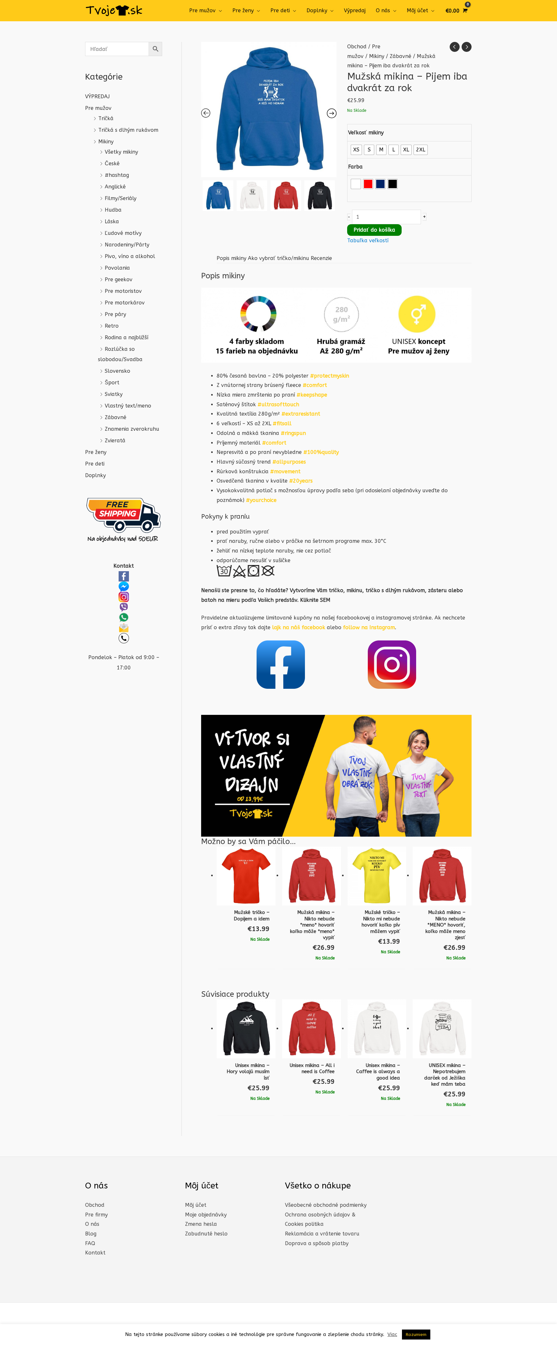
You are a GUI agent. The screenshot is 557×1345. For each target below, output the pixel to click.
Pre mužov (202, 10)
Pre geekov (118, 279)
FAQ (90, 1243)
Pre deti (280, 10)
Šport (112, 382)
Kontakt (95, 1253)
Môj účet (417, 10)
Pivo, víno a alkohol (130, 256)
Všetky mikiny (121, 152)
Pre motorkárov (125, 303)
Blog (90, 1234)
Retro (112, 326)
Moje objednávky (206, 1215)
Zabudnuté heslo (206, 1234)
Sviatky (113, 394)
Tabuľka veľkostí (367, 240)
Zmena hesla (201, 1224)
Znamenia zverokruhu (132, 429)
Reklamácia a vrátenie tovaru (322, 1234)
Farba (355, 167)
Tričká (105, 118)
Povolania (117, 268)
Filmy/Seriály (120, 198)
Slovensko (117, 371)
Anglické (115, 187)
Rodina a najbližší (126, 337)
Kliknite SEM (315, 600)
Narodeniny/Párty (127, 245)
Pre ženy (243, 10)
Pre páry (115, 314)
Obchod (356, 46)
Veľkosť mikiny (366, 133)
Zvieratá (115, 440)
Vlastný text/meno (128, 406)
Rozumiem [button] (416, 1334)
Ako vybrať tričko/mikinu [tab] (278, 258)
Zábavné (115, 417)
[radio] (356, 150)
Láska (112, 221)
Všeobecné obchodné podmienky (325, 1205)
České (112, 163)
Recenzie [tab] (321, 258)
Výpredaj (355, 10)
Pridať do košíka (374, 230)
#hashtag (117, 175)
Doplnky (317, 10)
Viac (392, 1334)
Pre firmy (96, 1215)
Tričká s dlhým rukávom (128, 130)
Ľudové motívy (123, 233)
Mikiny (105, 142)
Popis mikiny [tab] (231, 258)
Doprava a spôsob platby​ (316, 1243)
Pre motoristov (123, 291)
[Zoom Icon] (269, 109)
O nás (383, 10)
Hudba (113, 210)
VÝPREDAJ (97, 96)
